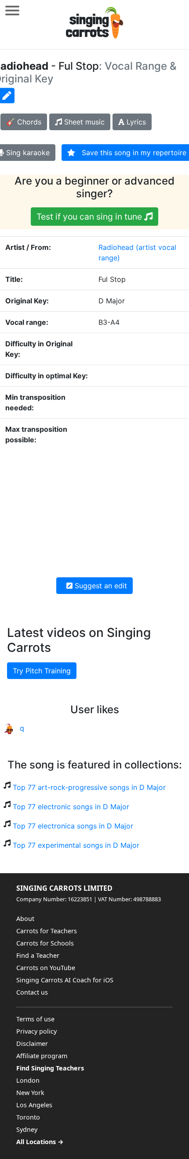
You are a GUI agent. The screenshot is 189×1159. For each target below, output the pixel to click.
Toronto (28, 1117)
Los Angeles (34, 1105)
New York (30, 1092)
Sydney (26, 1129)
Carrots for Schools (45, 943)
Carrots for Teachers (46, 931)
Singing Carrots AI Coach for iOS (64, 980)
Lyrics (135, 121)
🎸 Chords (23, 121)
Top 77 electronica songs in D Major (73, 825)
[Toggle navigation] (12, 10)
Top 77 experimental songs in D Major (76, 845)
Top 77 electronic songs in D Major (71, 806)
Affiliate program (41, 1056)
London (28, 1080)
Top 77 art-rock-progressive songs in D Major (89, 787)
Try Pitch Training (42, 670)
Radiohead (116, 247)
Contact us (32, 992)
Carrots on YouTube (45, 967)
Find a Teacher (37, 955)
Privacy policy (36, 1031)
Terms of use (35, 1019)
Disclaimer (32, 1043)
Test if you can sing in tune (90, 216)
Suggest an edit (100, 585)
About (25, 918)
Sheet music (83, 121)
